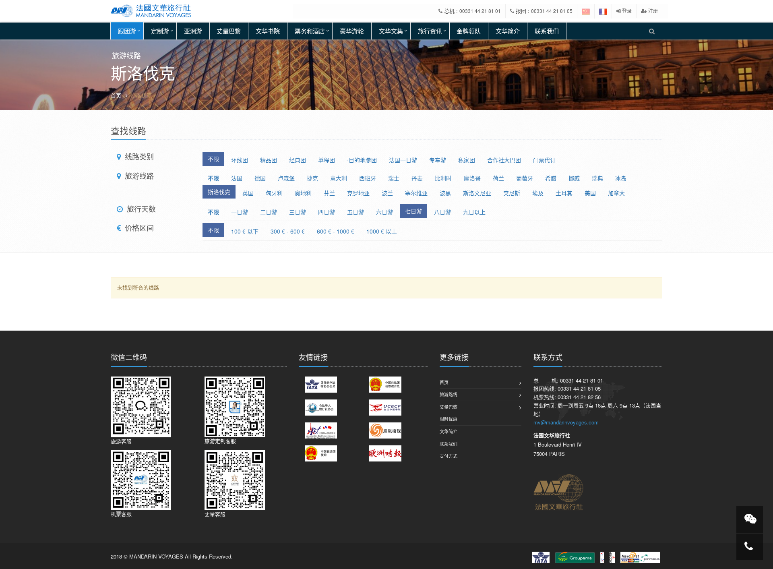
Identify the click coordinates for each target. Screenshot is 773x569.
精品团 (268, 160)
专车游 (437, 160)
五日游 (355, 212)
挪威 (574, 178)
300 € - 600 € (288, 231)
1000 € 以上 (381, 231)
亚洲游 (193, 31)
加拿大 (616, 193)
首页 (116, 95)
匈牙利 (274, 193)
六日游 (384, 212)
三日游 (297, 212)
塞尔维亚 (416, 193)
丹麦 (417, 178)
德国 (260, 178)
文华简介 (508, 31)
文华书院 (268, 31)
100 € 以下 (244, 231)
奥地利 (303, 193)
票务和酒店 (310, 31)
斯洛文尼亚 (477, 193)
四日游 (326, 212)
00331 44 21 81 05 (552, 10)
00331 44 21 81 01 (480, 10)
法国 (236, 178)
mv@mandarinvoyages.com (566, 422)
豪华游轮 (352, 31)
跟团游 (127, 31)
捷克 (312, 178)
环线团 (239, 160)
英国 (248, 193)
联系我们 (547, 31)
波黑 (445, 193)
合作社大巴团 (504, 160)
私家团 (466, 160)
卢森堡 (286, 178)
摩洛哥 (472, 178)
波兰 (387, 193)
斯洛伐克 (219, 192)
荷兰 (498, 178)
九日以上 (474, 212)
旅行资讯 (430, 31)
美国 (590, 193)
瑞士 (393, 178)
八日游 (442, 212)
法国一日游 (403, 160)
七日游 (413, 211)
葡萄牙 (524, 178)
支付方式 (448, 456)
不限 (213, 159)
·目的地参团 (362, 160)
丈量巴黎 (229, 31)
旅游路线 (448, 394)
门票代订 (544, 160)
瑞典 (597, 178)
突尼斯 (511, 193)
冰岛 (620, 178)
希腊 (550, 178)
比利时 (443, 178)
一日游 (239, 212)
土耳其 (564, 193)
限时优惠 (448, 419)
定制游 (160, 31)
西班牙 (367, 178)
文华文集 (391, 31)
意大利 (338, 178)
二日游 (268, 212)
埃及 (538, 193)
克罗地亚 (358, 193)
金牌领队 (469, 31)
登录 (626, 10)
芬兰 (329, 193)
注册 (652, 10)
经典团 (297, 160)
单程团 (326, 160)
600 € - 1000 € (335, 231)
